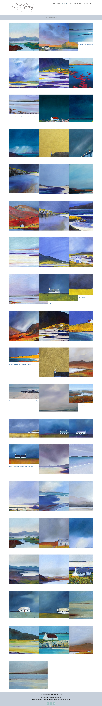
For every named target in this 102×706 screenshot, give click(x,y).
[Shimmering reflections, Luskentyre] (58, 385)
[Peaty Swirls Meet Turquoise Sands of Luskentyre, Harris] (58, 311)
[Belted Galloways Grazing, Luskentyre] (28, 58)
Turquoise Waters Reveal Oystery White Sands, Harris (25, 401)
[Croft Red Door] (28, 592)
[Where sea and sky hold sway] (58, 626)
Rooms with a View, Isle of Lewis (79, 405)
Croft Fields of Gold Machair (77, 297)
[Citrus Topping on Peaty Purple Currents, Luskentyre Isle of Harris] (58, 238)
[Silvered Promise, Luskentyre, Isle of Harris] (28, 275)
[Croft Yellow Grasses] (28, 420)
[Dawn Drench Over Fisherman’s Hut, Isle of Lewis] (58, 555)
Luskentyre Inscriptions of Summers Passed (82, 44)
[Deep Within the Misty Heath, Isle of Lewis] (28, 555)
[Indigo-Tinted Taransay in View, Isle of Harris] (58, 482)
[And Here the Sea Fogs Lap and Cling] (28, 24)
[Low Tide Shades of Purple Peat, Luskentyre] (58, 445)
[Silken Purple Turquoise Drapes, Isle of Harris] (58, 165)
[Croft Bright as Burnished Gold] (58, 130)
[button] (90, 3)
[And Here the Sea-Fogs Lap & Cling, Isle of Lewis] (28, 518)
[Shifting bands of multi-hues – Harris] (28, 626)
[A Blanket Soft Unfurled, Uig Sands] (58, 24)
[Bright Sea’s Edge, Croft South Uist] (28, 348)
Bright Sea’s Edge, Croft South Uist (20, 364)
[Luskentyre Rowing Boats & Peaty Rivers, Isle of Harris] (28, 482)
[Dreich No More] (28, 130)
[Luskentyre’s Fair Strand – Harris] (28, 661)
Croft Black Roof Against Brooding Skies (21, 466)
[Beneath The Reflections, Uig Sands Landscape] (28, 165)
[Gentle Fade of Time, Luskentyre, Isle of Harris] (28, 95)
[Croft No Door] (58, 592)
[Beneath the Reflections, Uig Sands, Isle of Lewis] (58, 201)
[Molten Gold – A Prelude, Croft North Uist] (58, 348)
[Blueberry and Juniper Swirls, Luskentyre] (58, 58)
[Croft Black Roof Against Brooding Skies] (28, 445)
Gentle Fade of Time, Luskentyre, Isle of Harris (23, 116)
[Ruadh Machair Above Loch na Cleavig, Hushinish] (28, 311)
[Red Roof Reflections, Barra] (58, 95)
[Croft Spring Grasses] (58, 275)
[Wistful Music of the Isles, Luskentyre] (28, 238)
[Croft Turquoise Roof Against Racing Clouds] (58, 420)
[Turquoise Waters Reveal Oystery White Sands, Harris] (28, 385)
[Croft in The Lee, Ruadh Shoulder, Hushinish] (28, 201)
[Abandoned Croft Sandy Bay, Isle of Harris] (58, 518)
